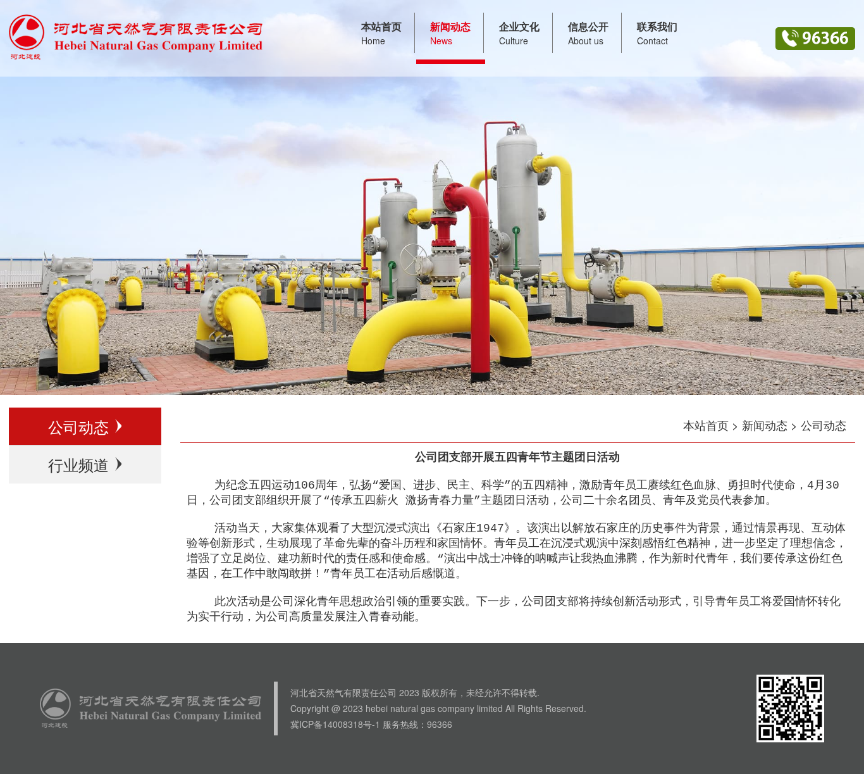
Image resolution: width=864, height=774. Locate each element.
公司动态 (78, 426)
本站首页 (706, 424)
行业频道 (78, 464)
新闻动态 (764, 424)
